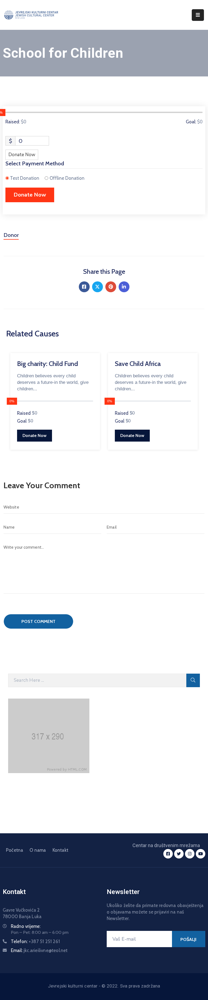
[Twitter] (97, 286)
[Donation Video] (105, 344)
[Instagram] (189, 853)
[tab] (11, 237)
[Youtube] (200, 853)
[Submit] (193, 680)
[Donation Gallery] (96, 344)
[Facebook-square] (168, 853)
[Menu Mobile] (198, 15)
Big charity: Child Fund (47, 364)
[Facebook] (84, 286)
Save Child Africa (138, 364)
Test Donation (24, 178)
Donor (11, 235)
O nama (38, 850)
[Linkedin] (124, 286)
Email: (39, 950)
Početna (14, 850)
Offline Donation (67, 178)
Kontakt (60, 850)
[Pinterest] (110, 286)
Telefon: (35, 941)
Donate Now (21, 155)
